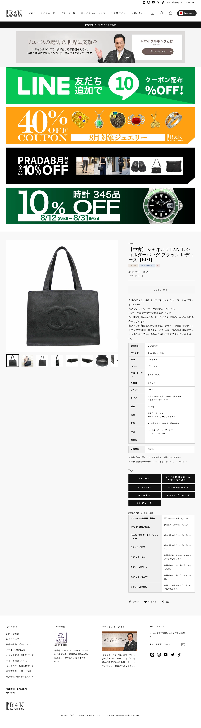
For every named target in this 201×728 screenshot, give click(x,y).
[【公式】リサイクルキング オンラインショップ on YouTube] (166, 655)
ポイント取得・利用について (20, 655)
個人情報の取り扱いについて (20, 676)
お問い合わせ (138, 13)
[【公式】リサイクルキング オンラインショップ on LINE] (152, 655)
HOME (31, 13)
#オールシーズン (178, 487)
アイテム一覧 (48, 13)
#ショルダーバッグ (178, 495)
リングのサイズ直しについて (20, 665)
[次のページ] (116, 360)
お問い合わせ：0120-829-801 (180, 2)
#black (144, 478)
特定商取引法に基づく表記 (19, 671)
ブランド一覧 (68, 13)
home (131, 243)
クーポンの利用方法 (15, 649)
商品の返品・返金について (19, 644)
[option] (100, 25)
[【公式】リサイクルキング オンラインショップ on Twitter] (172, 655)
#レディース (144, 503)
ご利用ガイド (118, 13)
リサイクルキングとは (93, 13)
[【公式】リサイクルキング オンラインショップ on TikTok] (179, 655)
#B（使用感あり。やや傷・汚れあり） (178, 478)
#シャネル (145, 495)
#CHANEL (145, 487)
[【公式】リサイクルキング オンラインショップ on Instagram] (159, 655)
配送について (12, 639)
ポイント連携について (16, 660)
